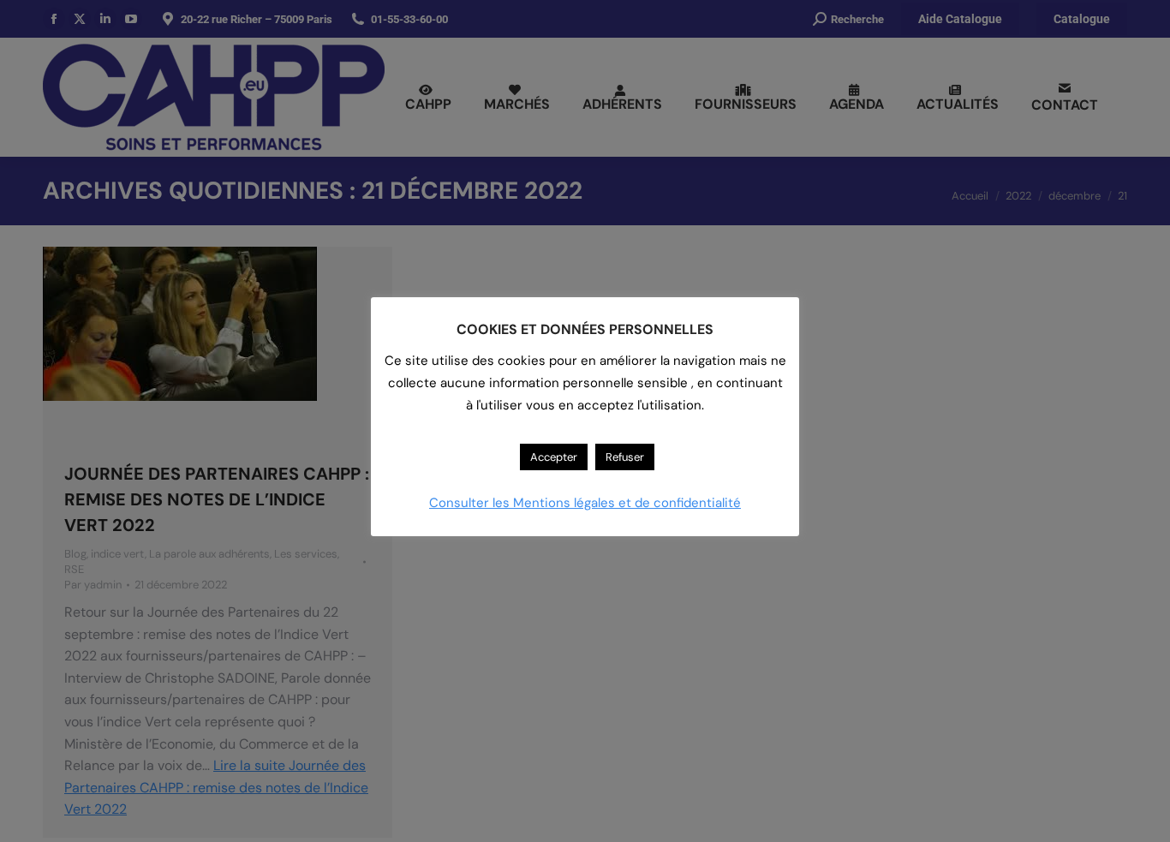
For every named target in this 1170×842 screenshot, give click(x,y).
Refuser (625, 457)
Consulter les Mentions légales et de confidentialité (585, 502)
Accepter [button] (553, 457)
